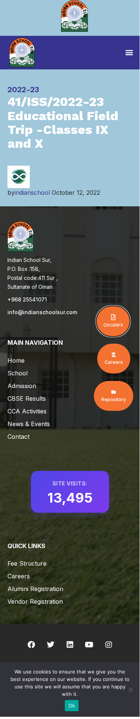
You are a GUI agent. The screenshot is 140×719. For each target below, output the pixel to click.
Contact (18, 436)
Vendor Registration (35, 601)
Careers (18, 576)
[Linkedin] (70, 644)
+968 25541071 (27, 299)
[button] (129, 52)
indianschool (32, 192)
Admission (21, 386)
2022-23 (23, 89)
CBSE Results (26, 398)
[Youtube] (89, 644)
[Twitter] (50, 644)
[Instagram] (108, 644)
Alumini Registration (35, 589)
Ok (72, 706)
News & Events (28, 424)
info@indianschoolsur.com (42, 312)
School (17, 373)
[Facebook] (31, 644)
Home (16, 360)
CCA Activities (27, 411)
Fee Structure (27, 563)
